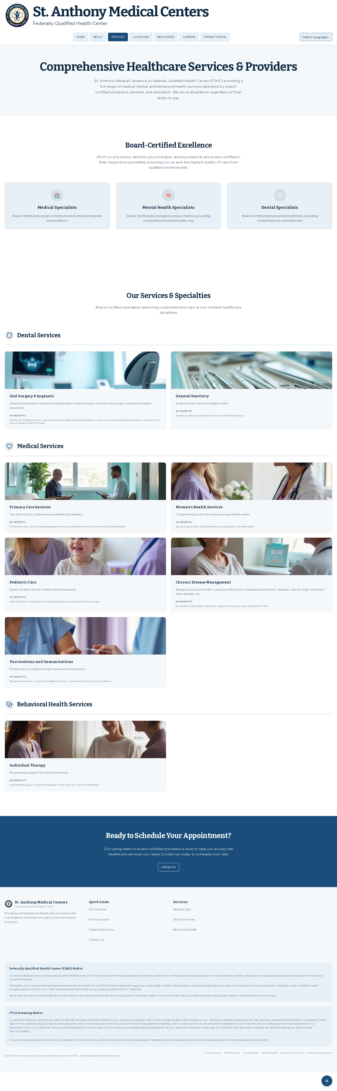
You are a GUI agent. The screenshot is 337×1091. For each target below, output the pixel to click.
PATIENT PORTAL (215, 37)
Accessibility (250, 1052)
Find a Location (99, 919)
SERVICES (118, 37)
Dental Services (184, 919)
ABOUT (98, 37)
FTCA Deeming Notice (319, 1052)
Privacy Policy (213, 1052)
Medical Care (182, 909)
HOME (80, 37)
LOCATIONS (141, 37)
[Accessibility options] (326, 1080)
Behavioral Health (185, 929)
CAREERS (189, 37)
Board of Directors (292, 1052)
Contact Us (168, 867)
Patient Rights (270, 1052)
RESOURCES (166, 37)
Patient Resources (101, 929)
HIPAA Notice (232, 1052)
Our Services (98, 909)
